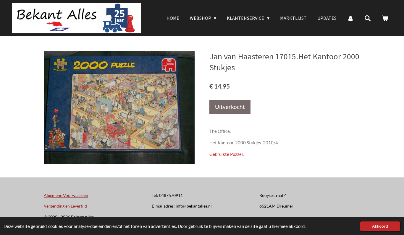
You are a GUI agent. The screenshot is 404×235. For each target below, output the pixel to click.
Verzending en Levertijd (65, 205)
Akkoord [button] (380, 226)
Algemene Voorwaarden (66, 195)
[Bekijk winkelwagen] (385, 18)
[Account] (350, 18)
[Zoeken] (368, 18)
